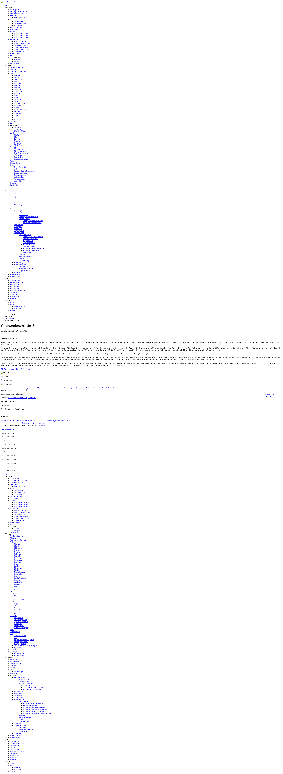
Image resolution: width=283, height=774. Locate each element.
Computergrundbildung (18, 71)
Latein (16, 97)
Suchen (3, 390)
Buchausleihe (19, 157)
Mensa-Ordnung (20, 23)
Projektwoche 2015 (21, 35)
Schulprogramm (15, 276)
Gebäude (13, 199)
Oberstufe (13, 147)
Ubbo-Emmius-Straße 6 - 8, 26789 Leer (22, 398)
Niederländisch (19, 103)
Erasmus (17, 61)
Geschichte (18, 89)
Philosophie (18, 105)
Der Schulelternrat (25, 235)
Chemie (17, 77)
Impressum (13, 304)
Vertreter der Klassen (30, 239)
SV (11, 55)
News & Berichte (20, 167)
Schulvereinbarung (20, 51)
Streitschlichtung (24, 219)
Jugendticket (14, 292)
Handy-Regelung (20, 41)
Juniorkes (17, 139)
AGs (15, 169)
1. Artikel (17, 308)
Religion (17, 111)
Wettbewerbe (14, 63)
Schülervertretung (20, 265)
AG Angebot (14, 10)
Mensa (12, 19)
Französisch (18, 83)
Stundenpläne (14, 185)
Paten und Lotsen (16, 29)
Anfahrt (12, 302)
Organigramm (19, 231)
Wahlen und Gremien (26, 269)
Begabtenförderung (16, 67)
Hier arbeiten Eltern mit (27, 257)
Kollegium (18, 227)
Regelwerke (14, 39)
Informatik (17, 93)
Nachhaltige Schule (16, 27)
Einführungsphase (20, 151)
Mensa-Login (19, 21)
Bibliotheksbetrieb (20, 17)
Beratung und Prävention (18, 12)
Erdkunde (17, 85)
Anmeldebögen (15, 280)
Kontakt (21, 259)
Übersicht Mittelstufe (21, 131)
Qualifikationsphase (21, 153)
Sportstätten (18, 181)
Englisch (17, 87)
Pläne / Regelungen (21, 159)
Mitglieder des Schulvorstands (33, 249)
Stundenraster (19, 189)
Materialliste (14, 294)
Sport (16, 117)
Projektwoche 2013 (21, 33)
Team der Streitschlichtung (32, 223)
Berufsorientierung (16, 13)
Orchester (17, 143)
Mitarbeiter (18, 229)
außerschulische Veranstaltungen (19, 178)
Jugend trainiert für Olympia (24, 171)
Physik (16, 107)
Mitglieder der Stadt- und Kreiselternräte (31, 252)
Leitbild (12, 201)
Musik (16, 101)
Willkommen (18, 149)
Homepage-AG (19, 306)
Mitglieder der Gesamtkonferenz (29, 242)
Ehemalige (13, 193)
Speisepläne (18, 25)
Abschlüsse (18, 155)
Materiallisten (19, 127)
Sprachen (17, 129)
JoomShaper (40, 425)
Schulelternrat (19, 233)
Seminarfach (18, 113)
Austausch (17, 59)
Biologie (17, 75)
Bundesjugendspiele (21, 173)
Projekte (12, 31)
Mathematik (18, 99)
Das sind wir (23, 267)
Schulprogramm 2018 (21, 49)
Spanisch (17, 115)
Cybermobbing (24, 215)
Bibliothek (13, 15)
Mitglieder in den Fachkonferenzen (29, 246)
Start (7, 6)
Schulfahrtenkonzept (21, 47)
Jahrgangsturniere (20, 175)
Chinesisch (18, 79)
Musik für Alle (19, 145)
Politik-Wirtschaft (20, 109)
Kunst (16, 95)
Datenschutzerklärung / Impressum (34, 423)
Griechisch (18, 91)
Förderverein (14, 195)
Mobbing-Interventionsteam (28, 217)
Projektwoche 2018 (21, 37)
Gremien (22, 255)
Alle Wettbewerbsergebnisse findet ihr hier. (16, 369)
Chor (16, 137)
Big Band (17, 135)
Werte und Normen (21, 119)
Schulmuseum (15, 53)
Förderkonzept (15, 121)
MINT (12, 123)
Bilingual (13, 69)
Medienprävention (25, 213)
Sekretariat (18, 272)
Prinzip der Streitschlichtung (33, 221)
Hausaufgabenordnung (22, 43)
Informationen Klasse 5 (18, 290)
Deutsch (17, 81)
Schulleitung (18, 263)
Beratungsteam (19, 211)
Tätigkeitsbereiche (25, 271)
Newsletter (13, 207)
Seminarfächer (15, 163)
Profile (12, 161)
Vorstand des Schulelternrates (33, 237)
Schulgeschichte (15, 274)
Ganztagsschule (15, 197)
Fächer (12, 73)
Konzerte (17, 141)
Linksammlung (24, 261)
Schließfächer (14, 296)
